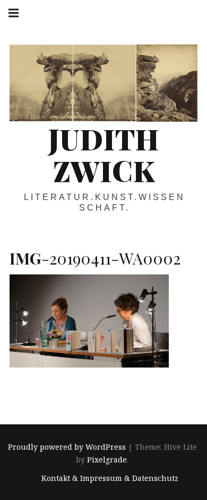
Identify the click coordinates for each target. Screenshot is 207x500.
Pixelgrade (107, 459)
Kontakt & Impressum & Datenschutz (109, 478)
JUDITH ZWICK (103, 154)
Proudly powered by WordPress (67, 447)
